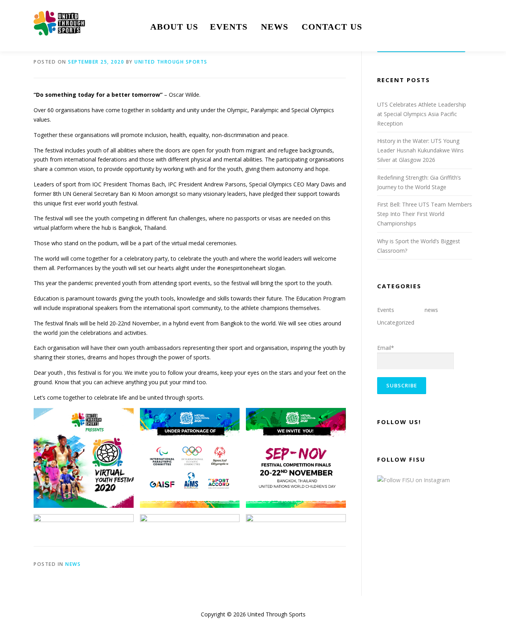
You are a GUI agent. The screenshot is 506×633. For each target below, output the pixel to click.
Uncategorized (395, 322)
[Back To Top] (473, 596)
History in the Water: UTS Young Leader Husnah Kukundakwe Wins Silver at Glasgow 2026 (420, 150)
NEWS (274, 27)
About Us (174, 27)
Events (228, 27)
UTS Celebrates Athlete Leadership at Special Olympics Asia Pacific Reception (421, 114)
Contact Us (332, 27)
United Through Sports (171, 61)
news (73, 564)
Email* (385, 347)
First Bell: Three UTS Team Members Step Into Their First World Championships (424, 214)
